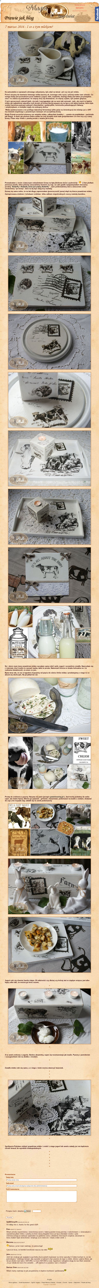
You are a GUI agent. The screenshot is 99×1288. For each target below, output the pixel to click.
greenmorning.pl (57, 797)
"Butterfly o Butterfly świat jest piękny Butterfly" (30, 187)
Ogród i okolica (35, 1282)
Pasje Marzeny (46, 1282)
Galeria (53, 1282)
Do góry (49, 1279)
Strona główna (80, 8)
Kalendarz (77, 1282)
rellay (11, 1225)
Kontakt (59, 1282)
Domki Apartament (24, 1282)
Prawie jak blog (85, 1282)
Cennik (65, 1282)
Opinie (70, 1282)
